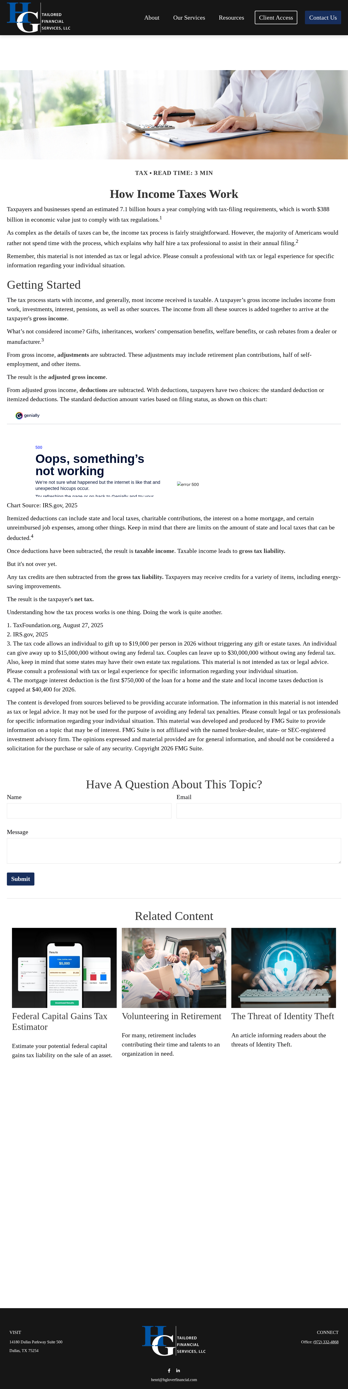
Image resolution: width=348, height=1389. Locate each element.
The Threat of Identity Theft (282, 1016)
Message (17, 832)
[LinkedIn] (178, 1370)
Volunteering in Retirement (171, 1016)
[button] (152, 17)
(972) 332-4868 (326, 1342)
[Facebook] (169, 1370)
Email (184, 797)
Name (14, 797)
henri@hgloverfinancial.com (174, 1380)
